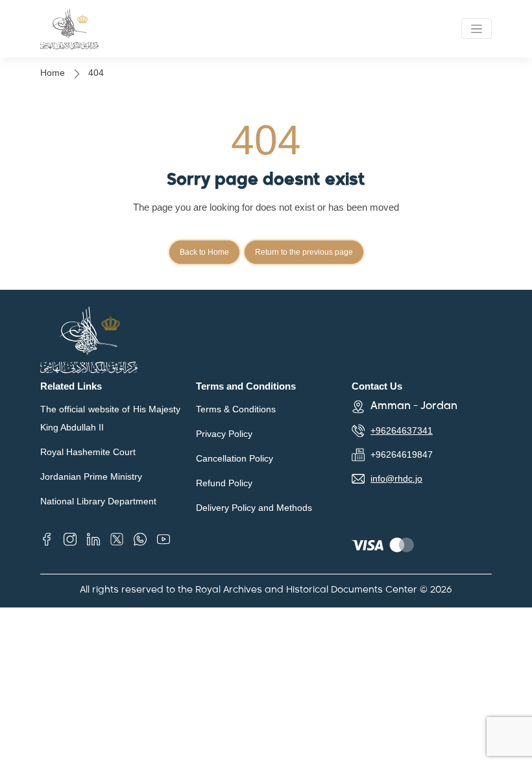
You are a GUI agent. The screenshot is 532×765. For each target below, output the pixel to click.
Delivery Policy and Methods (254, 507)
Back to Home (204, 252)
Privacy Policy (224, 434)
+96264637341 (401, 430)
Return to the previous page (304, 252)
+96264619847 (401, 454)
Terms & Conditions (236, 409)
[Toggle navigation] (476, 28)
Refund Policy (224, 483)
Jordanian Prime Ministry (91, 476)
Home (52, 72)
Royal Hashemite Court (88, 452)
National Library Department (98, 501)
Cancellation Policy (234, 458)
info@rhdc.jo (396, 478)
